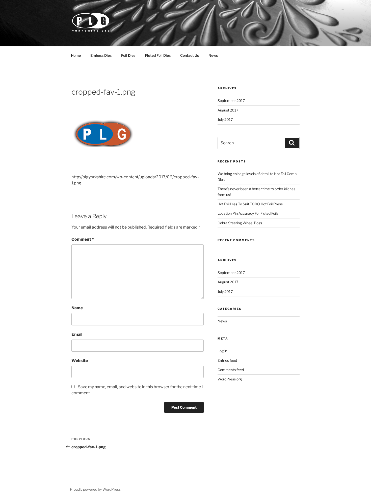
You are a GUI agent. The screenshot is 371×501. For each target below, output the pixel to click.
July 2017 (225, 119)
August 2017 (228, 110)
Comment (82, 239)
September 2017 (231, 100)
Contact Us (189, 55)
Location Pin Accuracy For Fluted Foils (248, 213)
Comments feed (231, 370)
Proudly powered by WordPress (95, 489)
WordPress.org (230, 379)
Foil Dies (128, 55)
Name (77, 307)
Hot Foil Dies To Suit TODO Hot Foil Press (250, 204)
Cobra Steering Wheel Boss (240, 223)
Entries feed (227, 360)
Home (76, 55)
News (213, 55)
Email (76, 334)
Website (79, 360)
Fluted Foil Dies (158, 55)
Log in (222, 351)
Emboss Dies (101, 55)
